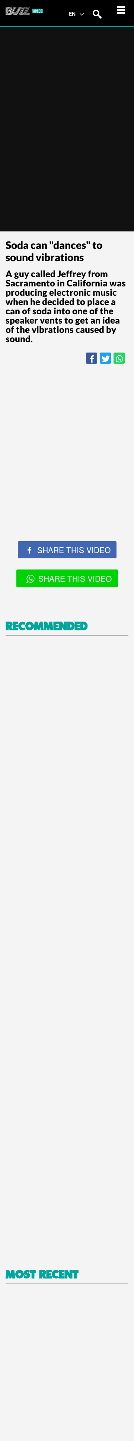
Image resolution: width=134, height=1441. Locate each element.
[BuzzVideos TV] (24, 10)
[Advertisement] (67, 442)
